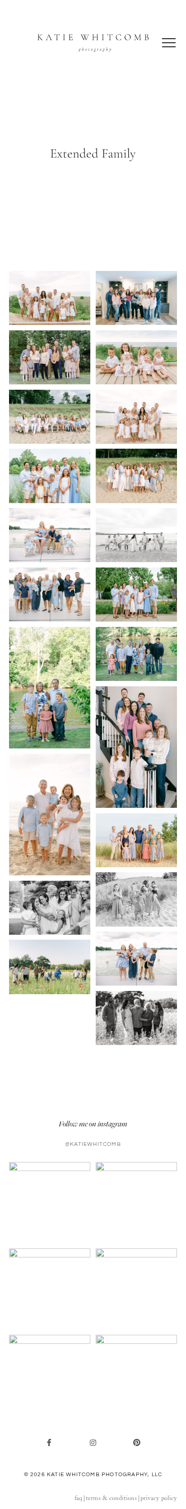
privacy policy (158, 1498)
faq (78, 1498)
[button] (169, 42)
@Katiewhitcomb (93, 1144)
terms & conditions (111, 1498)
